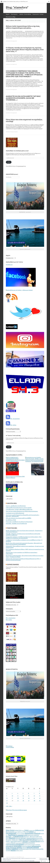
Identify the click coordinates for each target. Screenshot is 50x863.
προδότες (8, 849)
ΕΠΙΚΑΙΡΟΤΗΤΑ (18, 836)
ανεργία (29, 841)
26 (23, 800)
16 (6, 798)
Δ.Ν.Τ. (7, 835)
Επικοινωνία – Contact (37, 14)
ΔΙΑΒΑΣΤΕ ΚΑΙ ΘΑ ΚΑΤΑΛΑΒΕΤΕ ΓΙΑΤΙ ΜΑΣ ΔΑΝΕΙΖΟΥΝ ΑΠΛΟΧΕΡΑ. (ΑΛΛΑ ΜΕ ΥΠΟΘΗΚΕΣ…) (23, 98)
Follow (8, 162)
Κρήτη (7, 838)
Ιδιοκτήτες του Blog (10, 17)
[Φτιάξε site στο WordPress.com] (25, 1)
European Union (17, 830)
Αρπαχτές (42, 833)
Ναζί (36, 839)
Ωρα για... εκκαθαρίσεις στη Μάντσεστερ (16, 505)
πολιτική (24, 847)
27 (28, 800)
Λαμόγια (12, 838)
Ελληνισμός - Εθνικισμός (29, 836)
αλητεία (25, 841)
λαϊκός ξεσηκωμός (11, 847)
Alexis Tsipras (10, 830)
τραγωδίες (8, 850)
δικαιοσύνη (32, 843)
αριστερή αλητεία (35, 841)
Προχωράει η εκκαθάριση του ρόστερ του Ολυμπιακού (19, 521)
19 (23, 798)
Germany (23, 830)
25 (18, 800)
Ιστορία (40, 836)
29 (39, 800)
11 (17, 795)
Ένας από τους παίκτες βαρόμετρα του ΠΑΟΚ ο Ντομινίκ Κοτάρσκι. (22, 511)
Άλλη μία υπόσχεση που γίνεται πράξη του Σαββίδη (18, 518)
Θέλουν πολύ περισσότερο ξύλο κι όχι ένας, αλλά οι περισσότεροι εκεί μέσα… (23, 27)
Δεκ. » (10, 806)
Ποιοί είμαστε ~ (14, 14)
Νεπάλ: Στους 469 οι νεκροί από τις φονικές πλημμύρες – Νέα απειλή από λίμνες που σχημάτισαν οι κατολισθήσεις (24, 543)
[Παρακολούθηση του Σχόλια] (8, 425)
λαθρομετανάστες (36, 846)
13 (28, 795)
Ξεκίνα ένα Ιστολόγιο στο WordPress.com (15, 857)
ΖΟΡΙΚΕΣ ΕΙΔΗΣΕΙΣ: (13, 564)
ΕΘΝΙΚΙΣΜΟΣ (36, 835)
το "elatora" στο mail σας (13, 435)
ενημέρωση (20, 844)
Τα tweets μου (9, 264)
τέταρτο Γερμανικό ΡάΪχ (37, 849)
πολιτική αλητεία (33, 847)
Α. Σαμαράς (22, 833)
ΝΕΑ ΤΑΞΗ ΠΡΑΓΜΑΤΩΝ (26, 840)
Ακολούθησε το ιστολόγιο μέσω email (17, 150)
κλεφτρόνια (24, 846)
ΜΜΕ (22, 838)
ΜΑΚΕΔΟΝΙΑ (17, 838)
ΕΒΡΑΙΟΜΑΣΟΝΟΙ (30, 835)
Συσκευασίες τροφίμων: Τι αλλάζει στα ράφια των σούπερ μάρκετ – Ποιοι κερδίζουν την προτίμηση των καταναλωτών (23, 537)
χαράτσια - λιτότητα (19, 850)
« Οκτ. (7, 806)
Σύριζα (15, 841)
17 (12, 798)
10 (12, 795)
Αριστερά (37, 833)
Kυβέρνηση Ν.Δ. (39, 830)
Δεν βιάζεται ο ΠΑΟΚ (11, 520)
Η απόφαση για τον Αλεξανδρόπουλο (15, 513)
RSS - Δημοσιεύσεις (15, 418)
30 (7, 803)
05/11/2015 (8, 64)
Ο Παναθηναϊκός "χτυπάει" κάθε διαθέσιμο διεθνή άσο (19, 509)
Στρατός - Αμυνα (10, 841)
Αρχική (7, 14)
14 (34, 795)
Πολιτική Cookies (31, 860)
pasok (19, 831)
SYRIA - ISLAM (26, 831)
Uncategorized (14, 64)
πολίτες (19, 847)
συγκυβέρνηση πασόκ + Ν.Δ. (25, 849)
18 (17, 798)
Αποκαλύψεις (29, 833)
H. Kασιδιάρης (31, 830)
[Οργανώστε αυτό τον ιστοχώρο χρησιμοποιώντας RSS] (6, 503)
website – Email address (25, 14)
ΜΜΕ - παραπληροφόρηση (30, 838)
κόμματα (29, 846)
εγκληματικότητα (11, 844)
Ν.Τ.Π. (17, 839)
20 (28, 798)
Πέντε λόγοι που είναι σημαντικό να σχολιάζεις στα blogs (24, 120)
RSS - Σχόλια (13, 425)
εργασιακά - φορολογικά (35, 844)
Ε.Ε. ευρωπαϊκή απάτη (22, 835)
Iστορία (34, 830)
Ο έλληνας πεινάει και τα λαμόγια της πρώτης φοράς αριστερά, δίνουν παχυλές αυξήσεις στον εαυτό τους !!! (25, 49)
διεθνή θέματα (25, 843)
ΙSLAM (36, 836)
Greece (26, 830)
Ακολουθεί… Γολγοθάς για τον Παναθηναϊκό (16, 523)
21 (34, 798)
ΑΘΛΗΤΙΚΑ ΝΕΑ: (12, 503)
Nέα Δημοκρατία (10, 831)
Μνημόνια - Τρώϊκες (11, 839)
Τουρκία (19, 841)
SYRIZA (31, 832)
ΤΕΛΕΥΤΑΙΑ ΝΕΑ (12, 528)
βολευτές (13, 843)
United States (18, 833)
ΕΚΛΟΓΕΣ (8, 836)
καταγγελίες (18, 846)
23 (6, 800)
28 (34, 800)
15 (39, 795)
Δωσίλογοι (11, 835)
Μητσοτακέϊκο (40, 838)
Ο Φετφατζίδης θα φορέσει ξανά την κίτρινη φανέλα (19, 507)
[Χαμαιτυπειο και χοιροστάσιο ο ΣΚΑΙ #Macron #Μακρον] (15, 477)
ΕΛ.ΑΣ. (12, 836)
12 (23, 795)
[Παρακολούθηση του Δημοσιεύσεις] (8, 418)
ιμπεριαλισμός (9, 846)
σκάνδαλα (15, 849)
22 (39, 798)
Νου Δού (39, 839)
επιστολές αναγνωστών (27, 844)
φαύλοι (13, 850)
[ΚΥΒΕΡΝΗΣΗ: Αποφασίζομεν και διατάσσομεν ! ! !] (37, 469)
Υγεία (22, 841)
